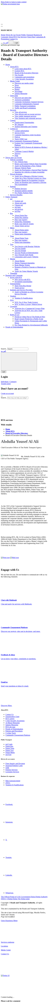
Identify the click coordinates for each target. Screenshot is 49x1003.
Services (13, 110)
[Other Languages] (19, 361)
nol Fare (8, 755)
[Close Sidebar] (2, 26)
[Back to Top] (18, 973)
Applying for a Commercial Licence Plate (30, 308)
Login (16, 43)
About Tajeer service (22, 226)
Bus (11, 213)
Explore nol (19, 201)
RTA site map (10, 727)
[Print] (5, 558)
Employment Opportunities (24, 122)
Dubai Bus (9, 746)
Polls (16, 156)
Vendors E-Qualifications (24, 298)
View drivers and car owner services (28, 114)
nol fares (18, 207)
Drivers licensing (16, 174)
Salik (7, 768)
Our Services (22, 37)
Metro (12, 228)
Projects (17, 87)
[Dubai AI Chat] (5, 975)
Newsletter (18, 91)
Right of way (14, 315)
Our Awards (19, 75)
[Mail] (14, 558)
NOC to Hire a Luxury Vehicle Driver (28, 304)
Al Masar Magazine (12, 723)
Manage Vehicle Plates (23, 168)
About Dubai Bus (21, 215)
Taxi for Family (20, 249)
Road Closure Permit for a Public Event (29, 319)
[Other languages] (11, 42)
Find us (17, 137)
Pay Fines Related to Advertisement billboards (31, 325)
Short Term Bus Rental (23, 286)
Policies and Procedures (14, 731)
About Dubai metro (22, 230)
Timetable (13, 273)
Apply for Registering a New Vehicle (28, 166)
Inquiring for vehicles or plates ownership (29, 172)
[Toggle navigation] (2, 24)
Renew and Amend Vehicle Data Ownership (31, 164)
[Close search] (18, 416)
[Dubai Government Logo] (10, 4)
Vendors (13, 296)
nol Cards (8, 744)
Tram (12, 236)
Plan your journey (21, 220)
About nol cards (20, 203)
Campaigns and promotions (24, 77)
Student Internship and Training (26, 127)
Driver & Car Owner (13, 35)
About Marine (20, 261)
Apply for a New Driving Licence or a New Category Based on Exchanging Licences (30, 179)
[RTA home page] (18, 347)
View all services (21, 112)
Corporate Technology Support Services (29, 102)
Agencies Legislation (22, 100)
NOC (12, 300)
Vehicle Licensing (16, 160)
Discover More (6, 706)
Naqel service (19, 288)
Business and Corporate (14, 275)
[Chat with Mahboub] (18, 993)
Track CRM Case (21, 139)
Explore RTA (19, 71)
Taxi (11, 244)
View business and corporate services (28, 118)
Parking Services (21, 189)
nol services (19, 209)
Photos (17, 89)
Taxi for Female (20, 251)
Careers (12, 120)
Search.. (4, 349)
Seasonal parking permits (24, 191)
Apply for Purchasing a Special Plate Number (31, 170)
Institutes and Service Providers (21, 290)
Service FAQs (20, 133)
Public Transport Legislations (25, 106)
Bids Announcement (12, 781)
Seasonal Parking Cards (14, 766)
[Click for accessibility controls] (2, 43)
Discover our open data (23, 98)
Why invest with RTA (22, 280)
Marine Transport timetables (25, 263)
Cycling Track (10, 733)
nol (11, 199)
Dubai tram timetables (22, 242)
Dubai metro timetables (23, 234)
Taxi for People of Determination (26, 253)
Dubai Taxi (9, 750)
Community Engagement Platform (17, 735)
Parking (13, 187)
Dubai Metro (10, 752)
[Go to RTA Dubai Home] (18, 22)
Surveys (17, 153)
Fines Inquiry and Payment (15, 764)
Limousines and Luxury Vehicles (26, 257)
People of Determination (14, 327)
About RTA (12, 37)
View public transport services (25, 116)
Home (3, 35)
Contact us (14, 129)
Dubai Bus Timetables (23, 222)
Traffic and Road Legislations (25, 108)
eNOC (7, 783)
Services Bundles (16, 195)
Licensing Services (12, 772)
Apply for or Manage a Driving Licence (29, 176)
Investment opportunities (23, 282)
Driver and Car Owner (13, 158)
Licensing (13, 306)
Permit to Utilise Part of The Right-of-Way (30, 317)
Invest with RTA (16, 277)
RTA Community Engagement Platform (24, 141)
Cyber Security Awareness (24, 79)
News (17, 85)
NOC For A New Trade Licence (26, 302)
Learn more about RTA (23, 69)
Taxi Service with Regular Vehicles (27, 246)
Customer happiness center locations (28, 135)
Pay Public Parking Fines (24, 193)
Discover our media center (24, 83)
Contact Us (14, 39)
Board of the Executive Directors (26, 73)
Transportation (15, 284)
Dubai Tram (9, 748)
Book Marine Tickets (22, 265)
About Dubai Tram (21, 238)
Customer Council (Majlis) (24, 151)
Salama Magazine (21, 94)
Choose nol (19, 205)
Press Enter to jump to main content (13, 2)
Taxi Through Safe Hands (24, 255)
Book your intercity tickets (24, 224)
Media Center (15, 81)
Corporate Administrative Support (27, 104)
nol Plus (17, 211)
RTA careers (9, 719)
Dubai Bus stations (21, 218)
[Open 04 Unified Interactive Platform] (18, 938)
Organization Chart (12, 717)
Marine (12, 259)
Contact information (22, 131)
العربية (5, 43)
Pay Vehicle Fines (21, 162)
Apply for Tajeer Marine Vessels (26, 271)
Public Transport (27, 35)
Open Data (31, 37)
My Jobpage (19, 125)
